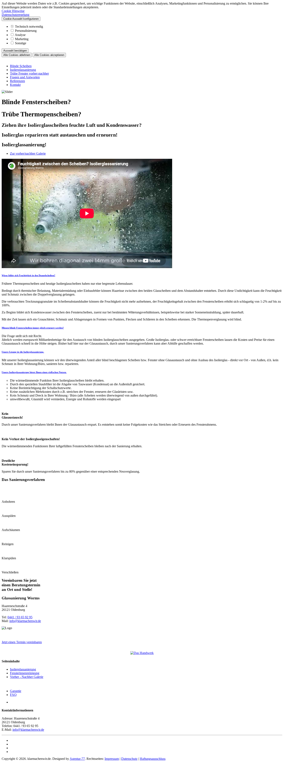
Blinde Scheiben (21, 66)
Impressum (112, 758)
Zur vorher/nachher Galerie (28, 153)
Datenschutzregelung (15, 14)
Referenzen (17, 81)
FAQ (13, 694)
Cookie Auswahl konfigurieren (21, 18)
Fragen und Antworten (25, 77)
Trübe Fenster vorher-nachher (29, 73)
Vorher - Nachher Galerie (26, 677)
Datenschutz (129, 758)
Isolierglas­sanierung (23, 669)
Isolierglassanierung (23, 69)
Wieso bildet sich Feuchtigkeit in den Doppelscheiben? (28, 275)
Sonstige (20, 43)
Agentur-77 (77, 758)
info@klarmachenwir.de (25, 621)
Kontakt (15, 84)
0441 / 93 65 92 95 (19, 617)
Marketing (21, 39)
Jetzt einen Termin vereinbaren (22, 642)
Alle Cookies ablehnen (16, 55)
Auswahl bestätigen (15, 50)
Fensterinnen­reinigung (24, 673)
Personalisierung (26, 30)
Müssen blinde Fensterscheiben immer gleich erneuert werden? (33, 328)
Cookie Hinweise (13, 11)
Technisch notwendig (29, 26)
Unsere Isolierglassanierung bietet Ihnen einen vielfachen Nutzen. (34, 372)
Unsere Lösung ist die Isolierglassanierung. (23, 352)
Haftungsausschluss (152, 758)
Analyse (20, 35)
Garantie (15, 691)
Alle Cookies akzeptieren (49, 55)
